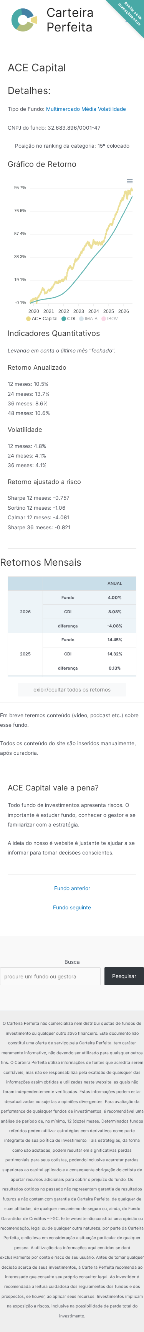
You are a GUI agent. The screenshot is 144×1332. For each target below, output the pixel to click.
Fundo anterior (72, 888)
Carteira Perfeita (70, 20)
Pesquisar (124, 976)
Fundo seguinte (72, 907)
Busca (72, 962)
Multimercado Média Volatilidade (86, 109)
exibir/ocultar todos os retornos (72, 690)
